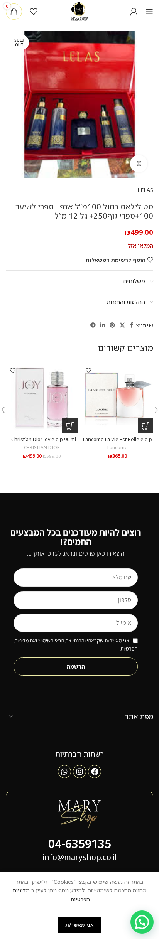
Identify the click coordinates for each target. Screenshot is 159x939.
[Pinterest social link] (112, 325)
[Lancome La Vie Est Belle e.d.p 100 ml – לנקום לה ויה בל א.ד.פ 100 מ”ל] (117, 397)
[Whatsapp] (64, 771)
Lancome (117, 447)
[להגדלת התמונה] (138, 163)
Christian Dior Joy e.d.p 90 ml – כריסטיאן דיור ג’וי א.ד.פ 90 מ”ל (42, 442)
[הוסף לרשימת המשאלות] (88, 370)
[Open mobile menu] (149, 11)
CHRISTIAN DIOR (42, 447)
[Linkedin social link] (102, 325)
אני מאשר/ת (79, 924)
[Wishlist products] (33, 11)
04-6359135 (79, 843)
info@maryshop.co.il (79, 857)
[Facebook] (94, 771)
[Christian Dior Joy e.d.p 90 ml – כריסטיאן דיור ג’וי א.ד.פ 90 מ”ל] (42, 397)
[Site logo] (79, 11)
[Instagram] (79, 771)
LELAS (145, 190)
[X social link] (122, 325)
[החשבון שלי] (134, 11)
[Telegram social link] (93, 325)
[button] (145, 425)
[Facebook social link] (131, 325)
